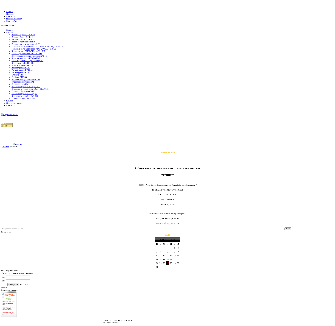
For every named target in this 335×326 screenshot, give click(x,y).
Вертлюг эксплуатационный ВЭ (26, 44)
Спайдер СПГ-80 (19, 77)
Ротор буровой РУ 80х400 (23, 70)
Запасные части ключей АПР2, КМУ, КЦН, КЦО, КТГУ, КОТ (39, 46)
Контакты (10, 105)
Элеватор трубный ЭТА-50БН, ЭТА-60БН (30, 89)
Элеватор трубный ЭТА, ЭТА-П (26, 86)
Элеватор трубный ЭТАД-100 (25, 96)
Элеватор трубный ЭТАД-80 (24, 94)
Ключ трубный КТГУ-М (22, 65)
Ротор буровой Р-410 (21, 72)
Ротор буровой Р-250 (21, 68)
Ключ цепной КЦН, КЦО (23, 63)
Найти (288, 229)
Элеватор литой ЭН (20, 84)
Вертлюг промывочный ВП (24, 42)
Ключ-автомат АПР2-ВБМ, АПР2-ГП (28, 51)
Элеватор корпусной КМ (23, 82)
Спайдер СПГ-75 (19, 75)
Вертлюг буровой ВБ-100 (23, 39)
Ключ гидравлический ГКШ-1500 (27, 53)
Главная (9, 30)
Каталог (9, 32)
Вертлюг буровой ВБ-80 (22, 37)
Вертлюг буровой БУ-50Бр (23, 35)
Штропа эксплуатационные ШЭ (26, 79)
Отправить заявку (14, 103)
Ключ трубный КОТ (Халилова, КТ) (28, 60)
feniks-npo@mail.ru (170, 223)
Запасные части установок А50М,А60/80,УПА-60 (34, 49)
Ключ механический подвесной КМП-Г (29, 56)
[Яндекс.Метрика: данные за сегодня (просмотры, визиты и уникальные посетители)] (9, 114)
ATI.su (24, 285)
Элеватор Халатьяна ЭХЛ (23, 91)
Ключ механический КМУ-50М (26, 58)
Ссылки (9, 101)
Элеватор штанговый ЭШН (24, 98)
